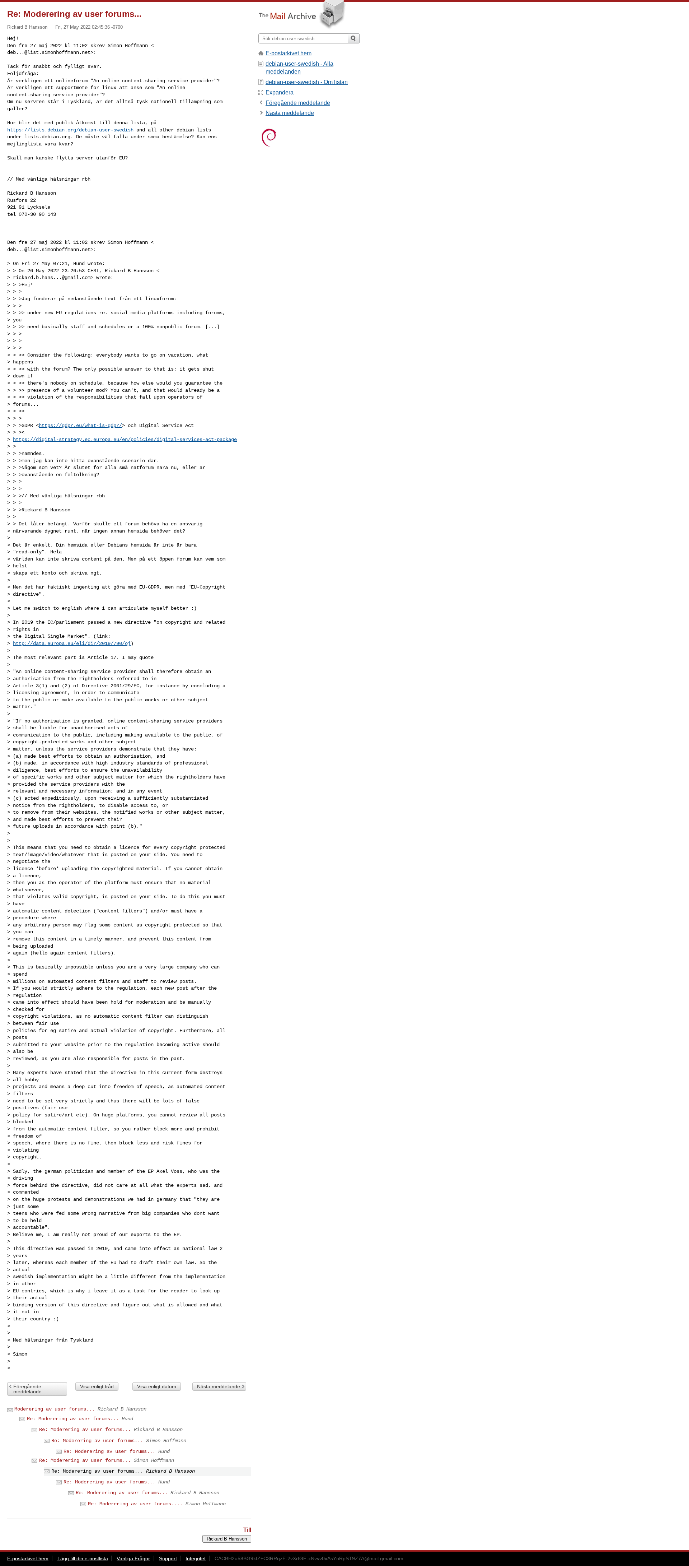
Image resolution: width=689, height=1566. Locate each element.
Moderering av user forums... (54, 1409)
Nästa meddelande (218, 1386)
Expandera (280, 92)
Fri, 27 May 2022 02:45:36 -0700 (89, 27)
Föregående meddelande (27, 1389)
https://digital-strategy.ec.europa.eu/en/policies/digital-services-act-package (125, 439)
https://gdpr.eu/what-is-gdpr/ (80, 425)
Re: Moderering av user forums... (73, 1419)
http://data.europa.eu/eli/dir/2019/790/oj (72, 643)
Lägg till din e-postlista (82, 1558)
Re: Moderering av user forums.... (135, 1504)
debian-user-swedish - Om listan (307, 82)
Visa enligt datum (156, 1386)
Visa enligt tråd (97, 1386)
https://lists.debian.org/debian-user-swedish (70, 130)
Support (168, 1558)
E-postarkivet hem (288, 53)
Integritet (196, 1558)
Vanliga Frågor (133, 1558)
